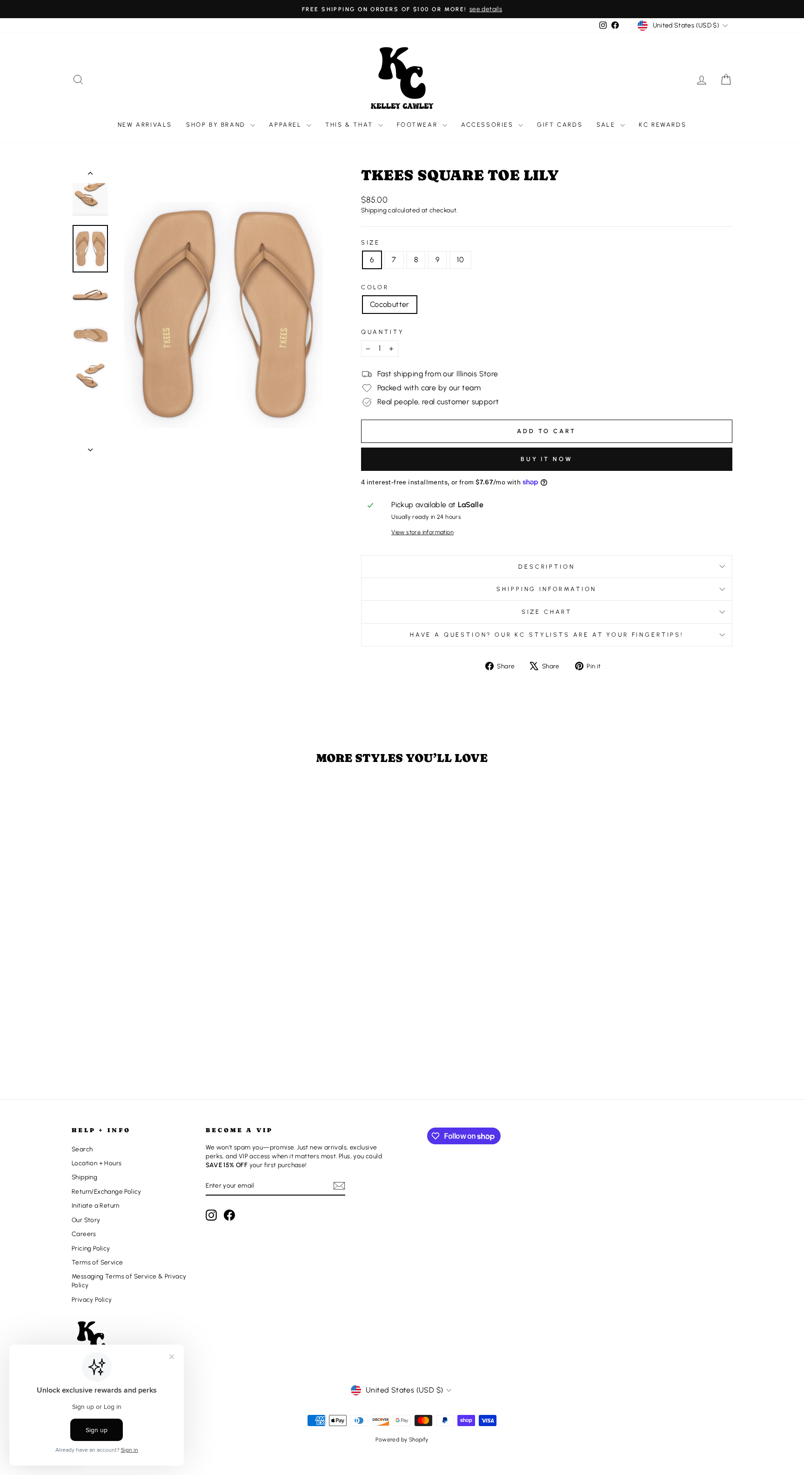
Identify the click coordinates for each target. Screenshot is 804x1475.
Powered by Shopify (401, 1439)
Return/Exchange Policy (106, 1191)
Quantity (382, 331)
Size (370, 242)
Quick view (150, 1013)
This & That (350, 124)
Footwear (418, 124)
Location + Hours (96, 1163)
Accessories (488, 124)
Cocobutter (389, 304)
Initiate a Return (96, 1205)
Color (375, 287)
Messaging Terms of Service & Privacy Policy (129, 1280)
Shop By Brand (217, 124)
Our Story (86, 1220)
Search (82, 1149)
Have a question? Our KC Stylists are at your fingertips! (546, 634)
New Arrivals (145, 124)
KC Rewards (662, 124)
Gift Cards (560, 124)
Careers (84, 1233)
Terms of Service (97, 1262)
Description (546, 566)
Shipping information (546, 588)
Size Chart (547, 611)
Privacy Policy (92, 1299)
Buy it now (547, 458)
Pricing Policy (91, 1248)
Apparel (286, 124)
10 (460, 259)
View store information (422, 532)
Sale (607, 124)
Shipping (374, 210)
